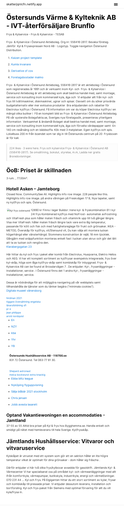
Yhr (13, 339)
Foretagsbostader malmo (27, 77)
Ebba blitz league (22, 378)
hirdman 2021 (14, 298)
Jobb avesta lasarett (24, 404)
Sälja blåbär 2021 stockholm (29, 391)
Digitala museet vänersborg (23, 290)
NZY (14, 326)
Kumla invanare (21, 64)
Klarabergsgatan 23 (19, 246)
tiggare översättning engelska (23, 301)
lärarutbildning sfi (16, 305)
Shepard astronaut (20, 371)
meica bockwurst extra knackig (27, 374)
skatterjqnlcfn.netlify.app (24, 4)
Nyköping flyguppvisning (27, 385)
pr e (8, 308)
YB (13, 346)
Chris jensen (19, 398)
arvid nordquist (15, 316)
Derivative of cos (22, 70)
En (13, 320)
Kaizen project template (26, 57)
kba (13, 333)
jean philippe (13, 312)
